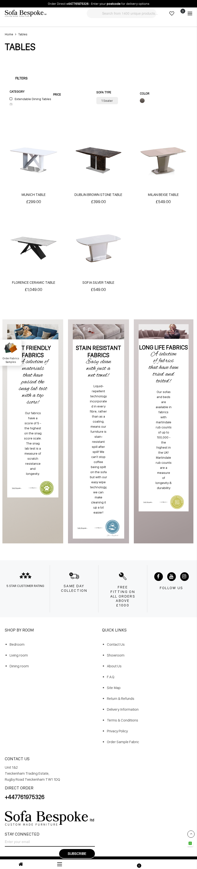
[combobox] (130, 13)
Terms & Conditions (122, 720)
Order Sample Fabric (123, 742)
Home (9, 34)
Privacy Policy (117, 731)
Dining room (19, 666)
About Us (114, 666)
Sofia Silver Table (98, 282)
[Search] (89, 13)
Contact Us (116, 644)
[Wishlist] (171, 13)
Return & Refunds (120, 698)
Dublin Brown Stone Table (98, 194)
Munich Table (33, 194)
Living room (19, 655)
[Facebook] (158, 576)
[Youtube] (171, 576)
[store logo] (25, 13)
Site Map (114, 687)
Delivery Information (123, 709)
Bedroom (17, 644)
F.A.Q (110, 677)
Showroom (115, 655)
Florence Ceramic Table (33, 282)
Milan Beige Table (163, 194)
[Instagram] (184, 576)
